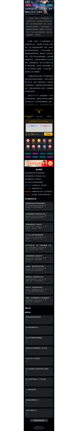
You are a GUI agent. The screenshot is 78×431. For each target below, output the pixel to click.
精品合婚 (28, 153)
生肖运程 (43, 5)
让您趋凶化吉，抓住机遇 (35, 185)
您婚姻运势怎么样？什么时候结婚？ (39, 191)
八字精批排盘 (50, 154)
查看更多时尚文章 (39, 420)
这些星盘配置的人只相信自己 (33, 179)
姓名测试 (28, 5)
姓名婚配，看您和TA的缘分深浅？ (38, 194)
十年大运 (42, 153)
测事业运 (35, 153)
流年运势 (35, 157)
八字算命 (50, 5)
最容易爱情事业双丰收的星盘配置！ (35, 173)
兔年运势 (42, 157)
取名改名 (35, 5)
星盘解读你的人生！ (34, 188)
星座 (41, 2)
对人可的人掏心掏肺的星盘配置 (34, 182)
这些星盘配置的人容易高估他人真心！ (36, 176)
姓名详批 (50, 157)
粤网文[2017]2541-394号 (39, 429)
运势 (45, 2)
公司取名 (28, 157)
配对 (49, 2)
